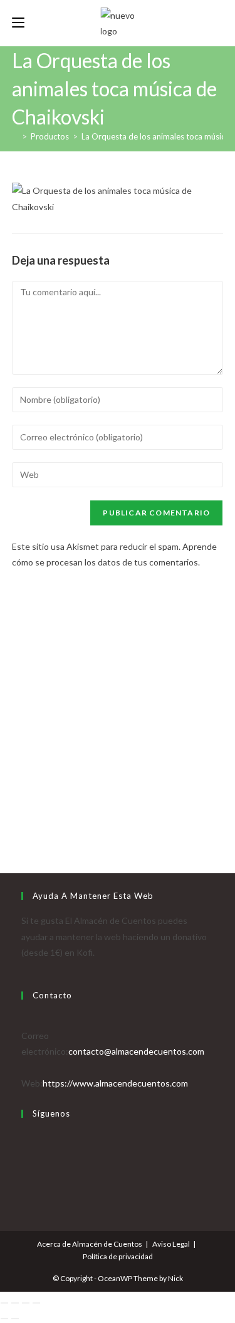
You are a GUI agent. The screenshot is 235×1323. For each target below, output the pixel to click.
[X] (24, 1138)
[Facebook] (24, 1153)
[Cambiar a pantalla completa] (15, 1303)
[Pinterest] (24, 1185)
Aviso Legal (171, 1244)
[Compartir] (25, 1303)
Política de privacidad (118, 1256)
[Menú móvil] (18, 23)
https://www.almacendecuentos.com (115, 1083)
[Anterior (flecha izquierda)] (4, 1318)
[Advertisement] (117, 699)
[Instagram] (24, 1169)
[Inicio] (15, 136)
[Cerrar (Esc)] (36, 1303)
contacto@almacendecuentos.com (136, 1051)
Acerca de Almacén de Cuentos (89, 1244)
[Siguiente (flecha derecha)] (15, 1318)
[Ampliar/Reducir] (4, 1303)
